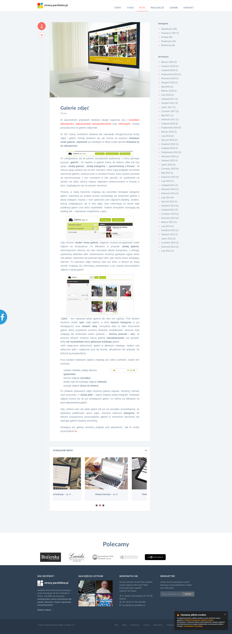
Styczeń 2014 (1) (169, 201)
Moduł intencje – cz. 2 (76, 494)
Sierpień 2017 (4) (169, 103)
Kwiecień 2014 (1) (170, 193)
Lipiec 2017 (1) (168, 107)
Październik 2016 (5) (171, 128)
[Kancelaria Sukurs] (129, 557)
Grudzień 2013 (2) (169, 206)
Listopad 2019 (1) (169, 70)
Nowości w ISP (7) (170, 33)
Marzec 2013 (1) (169, 222)
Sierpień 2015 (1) (169, 160)
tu (76, 431)
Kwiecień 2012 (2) (170, 247)
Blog (142, 7)
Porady (64, 113)
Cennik (174, 8)
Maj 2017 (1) (167, 115)
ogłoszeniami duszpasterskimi (93, 123)
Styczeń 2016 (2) (169, 140)
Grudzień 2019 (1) (169, 66)
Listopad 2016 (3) (169, 123)
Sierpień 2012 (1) (169, 234)
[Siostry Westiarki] (103, 557)
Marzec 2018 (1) (169, 91)
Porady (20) (166, 37)
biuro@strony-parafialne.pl (133, 605)
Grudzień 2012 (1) (169, 230)
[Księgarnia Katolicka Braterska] (50, 557)
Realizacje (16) (168, 41)
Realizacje (157, 8)
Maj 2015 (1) (167, 173)
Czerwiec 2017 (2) (170, 111)
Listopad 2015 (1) (169, 148)
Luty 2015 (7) (167, 181)
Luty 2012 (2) (167, 251)
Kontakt (189, 8)
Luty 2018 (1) (167, 95)
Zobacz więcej (44, 610)
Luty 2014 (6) (167, 197)
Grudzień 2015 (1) (169, 144)
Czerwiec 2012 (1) (170, 242)
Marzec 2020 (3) (169, 62)
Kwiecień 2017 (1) (170, 119)
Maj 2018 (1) (167, 87)
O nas (130, 8)
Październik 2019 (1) (171, 74)
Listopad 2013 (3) (169, 210)
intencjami (124, 123)
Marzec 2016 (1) (169, 132)
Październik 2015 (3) (171, 152)
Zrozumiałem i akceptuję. (193, 626)
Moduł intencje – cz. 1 (123, 494)
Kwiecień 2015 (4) (170, 177)
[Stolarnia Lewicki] (76, 557)
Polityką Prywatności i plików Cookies (198, 620)
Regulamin (158, 625)
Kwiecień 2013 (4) (170, 218)
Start (117, 8)
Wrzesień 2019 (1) (170, 78)
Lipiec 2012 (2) (168, 238)
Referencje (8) (168, 45)
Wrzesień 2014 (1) (170, 189)
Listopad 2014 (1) (169, 185)
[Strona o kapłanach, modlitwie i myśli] (155, 557)
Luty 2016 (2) (167, 136)
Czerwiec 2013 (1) (170, 214)
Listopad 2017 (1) (169, 99)
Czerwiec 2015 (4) (170, 169)
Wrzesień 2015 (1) (170, 156)
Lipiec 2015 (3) (168, 165)
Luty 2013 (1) (167, 226)
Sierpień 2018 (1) (169, 82)
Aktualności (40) (169, 29)
